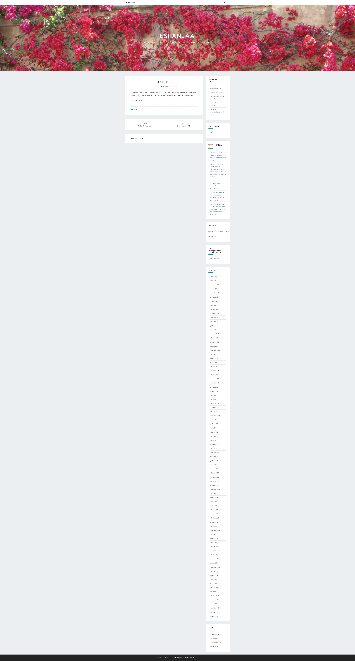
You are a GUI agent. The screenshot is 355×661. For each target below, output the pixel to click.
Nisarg (195, 657)
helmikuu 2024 (214, 276)
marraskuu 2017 (215, 452)
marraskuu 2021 (215, 317)
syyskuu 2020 (214, 358)
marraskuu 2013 (215, 608)
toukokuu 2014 (214, 583)
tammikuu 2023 (214, 285)
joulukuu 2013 (214, 604)
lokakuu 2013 (214, 612)
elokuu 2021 (213, 330)
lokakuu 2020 (214, 354)
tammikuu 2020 (214, 379)
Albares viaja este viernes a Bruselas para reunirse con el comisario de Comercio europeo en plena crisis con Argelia (218, 209)
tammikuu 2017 (214, 485)
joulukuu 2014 (214, 563)
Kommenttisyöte (215, 642)
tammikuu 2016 (214, 522)
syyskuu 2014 (214, 575)
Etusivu (226, 2)
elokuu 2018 (213, 428)
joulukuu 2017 (214, 448)
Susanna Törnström (169, 86)
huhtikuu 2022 (214, 309)
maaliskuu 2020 (214, 371)
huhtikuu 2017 (214, 473)
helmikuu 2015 (214, 555)
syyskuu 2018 (214, 424)
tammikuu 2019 (214, 407)
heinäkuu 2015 (214, 547)
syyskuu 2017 (214, 461)
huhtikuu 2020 (214, 366)
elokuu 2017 (213, 465)
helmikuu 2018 (214, 440)
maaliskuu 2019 (214, 399)
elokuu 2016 (213, 502)
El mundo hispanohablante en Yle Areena (217, 112)
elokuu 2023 (213, 281)
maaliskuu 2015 (214, 551)
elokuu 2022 (213, 305)
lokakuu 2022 (214, 297)
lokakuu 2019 (214, 387)
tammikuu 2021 (214, 342)
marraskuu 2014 (215, 567)
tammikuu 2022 (214, 313)
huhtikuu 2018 (214, 432)
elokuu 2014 (213, 579)
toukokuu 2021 (214, 334)
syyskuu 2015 (214, 538)
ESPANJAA (130, 2)
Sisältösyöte (214, 638)
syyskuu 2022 (214, 301)
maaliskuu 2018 (214, 436)
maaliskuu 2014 (214, 592)
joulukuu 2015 (214, 526)
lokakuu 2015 (214, 534)
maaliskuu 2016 (214, 514)
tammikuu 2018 (214, 444)
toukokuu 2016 (214, 506)
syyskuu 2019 (214, 391)
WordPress (182, 657)
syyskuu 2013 (214, 616)
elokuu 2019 (213, 395)
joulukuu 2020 (214, 346)
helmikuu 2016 (214, 518)
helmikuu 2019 (214, 403)
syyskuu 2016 (214, 497)
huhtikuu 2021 (214, 338)
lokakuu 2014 (214, 571)
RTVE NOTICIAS (216, 145)
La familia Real (136, 100)
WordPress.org (214, 646)
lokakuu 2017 (214, 457)
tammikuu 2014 (214, 600)
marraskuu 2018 (215, 416)
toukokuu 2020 (214, 362)
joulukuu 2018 (214, 411)
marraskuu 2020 (215, 350)
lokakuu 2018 (214, 420)
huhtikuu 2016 (214, 510)
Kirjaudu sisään (214, 634)
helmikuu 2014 (214, 596)
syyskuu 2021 (214, 326)
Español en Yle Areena (217, 92)
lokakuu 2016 (214, 493)
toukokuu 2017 (214, 469)
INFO (135, 110)
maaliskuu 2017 (214, 477)
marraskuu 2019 (215, 383)
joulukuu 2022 (214, 289)
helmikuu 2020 (214, 375)
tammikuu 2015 (214, 559)
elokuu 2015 (213, 542)
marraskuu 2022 (215, 293)
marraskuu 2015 (215, 530)
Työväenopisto (214, 259)
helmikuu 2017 (214, 481)
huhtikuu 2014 (214, 587)
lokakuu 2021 (214, 321)
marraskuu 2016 (215, 489)
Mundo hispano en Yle (216, 88)
